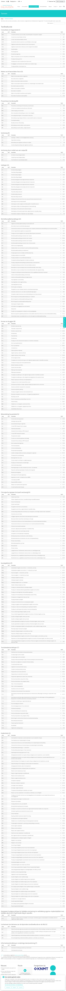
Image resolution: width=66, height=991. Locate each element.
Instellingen (8, 987)
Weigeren (14, 987)
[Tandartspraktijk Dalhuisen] (7, 6)
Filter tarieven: (50, 23)
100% (19, 1)
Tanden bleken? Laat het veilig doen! (9, 974)
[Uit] (9, 1)
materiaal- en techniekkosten (19, 955)
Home (19, 6)
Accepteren (21, 987)
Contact (55, 6)
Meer (60, 6)
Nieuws (50, 6)
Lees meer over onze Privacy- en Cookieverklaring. (14, 984)
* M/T (2, 955)
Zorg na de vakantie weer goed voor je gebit (9, 968)
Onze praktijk (24, 6)
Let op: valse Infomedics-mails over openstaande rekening (8, 972)
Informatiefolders (43, 6)
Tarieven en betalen (33, 6)
